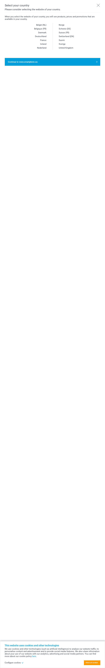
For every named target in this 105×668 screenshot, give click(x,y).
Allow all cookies (92, 663)
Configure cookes (13, 662)
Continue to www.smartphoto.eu (22, 62)
